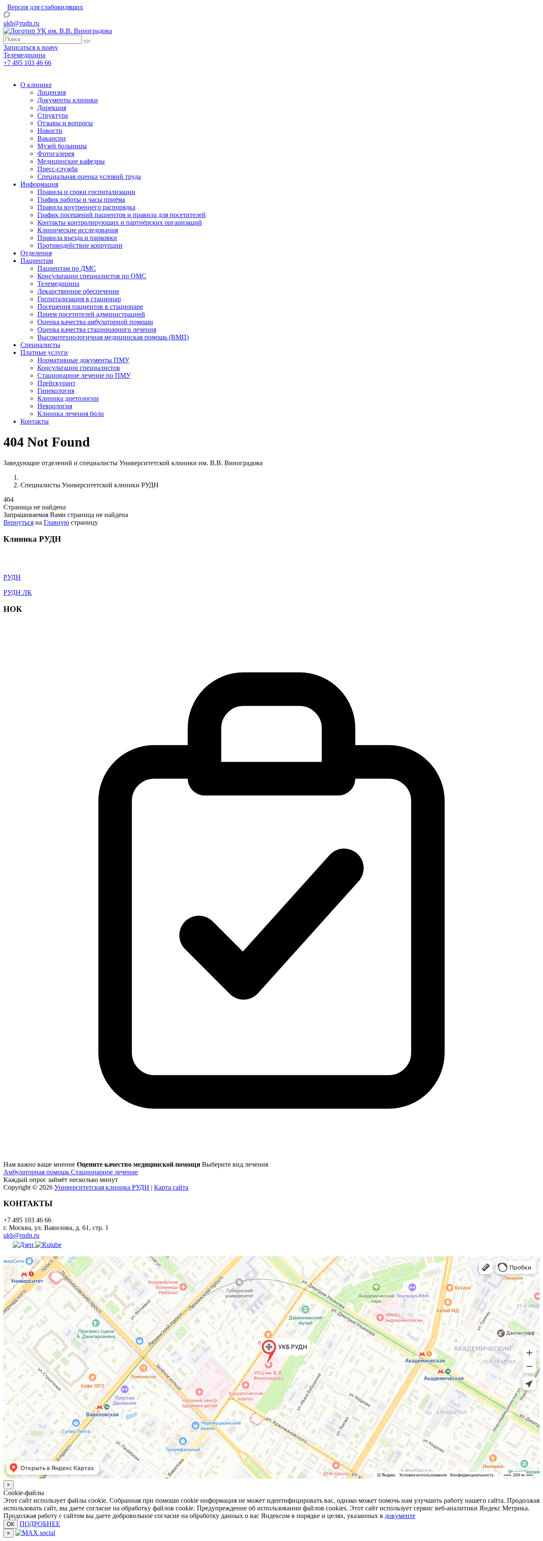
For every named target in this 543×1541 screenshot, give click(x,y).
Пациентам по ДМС (66, 268)
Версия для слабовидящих (45, 7)
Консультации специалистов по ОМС (91, 276)
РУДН (12, 577)
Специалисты (40, 344)
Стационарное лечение (104, 1172)
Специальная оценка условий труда (89, 176)
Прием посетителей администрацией (91, 314)
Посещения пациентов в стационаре (90, 306)
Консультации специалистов (78, 367)
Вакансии (51, 138)
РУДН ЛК (17, 592)
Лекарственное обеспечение (78, 291)
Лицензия (51, 92)
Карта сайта (171, 1187)
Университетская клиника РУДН (101, 1187)
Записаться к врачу (30, 47)
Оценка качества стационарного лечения (96, 329)
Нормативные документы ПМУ (83, 360)
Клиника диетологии (68, 398)
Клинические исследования (77, 230)
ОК (10, 1524)
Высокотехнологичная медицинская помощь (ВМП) (113, 337)
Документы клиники (67, 100)
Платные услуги (44, 352)
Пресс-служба (57, 168)
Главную (56, 522)
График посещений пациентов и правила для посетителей (121, 214)
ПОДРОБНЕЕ (40, 1523)
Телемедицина (58, 283)
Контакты (34, 421)
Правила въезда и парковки (77, 237)
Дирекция (51, 107)
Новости (49, 130)
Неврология (54, 406)
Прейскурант (56, 383)
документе (400, 1515)
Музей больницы (62, 146)
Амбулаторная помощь (37, 1172)
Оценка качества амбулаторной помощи (95, 321)
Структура (52, 115)
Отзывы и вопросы (65, 123)
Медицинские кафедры (71, 161)
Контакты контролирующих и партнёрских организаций (119, 222)
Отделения (36, 253)
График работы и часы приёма (81, 199)
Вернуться (18, 522)
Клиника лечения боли (70, 413)
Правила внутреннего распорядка (86, 207)
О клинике (36, 84)
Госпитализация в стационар (79, 299)
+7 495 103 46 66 (27, 62)
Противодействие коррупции (80, 245)
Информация (39, 184)
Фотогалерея (55, 153)
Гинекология (55, 390)
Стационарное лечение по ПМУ (84, 375)
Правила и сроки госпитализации (86, 191)
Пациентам (36, 260)
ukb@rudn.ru (21, 23)
